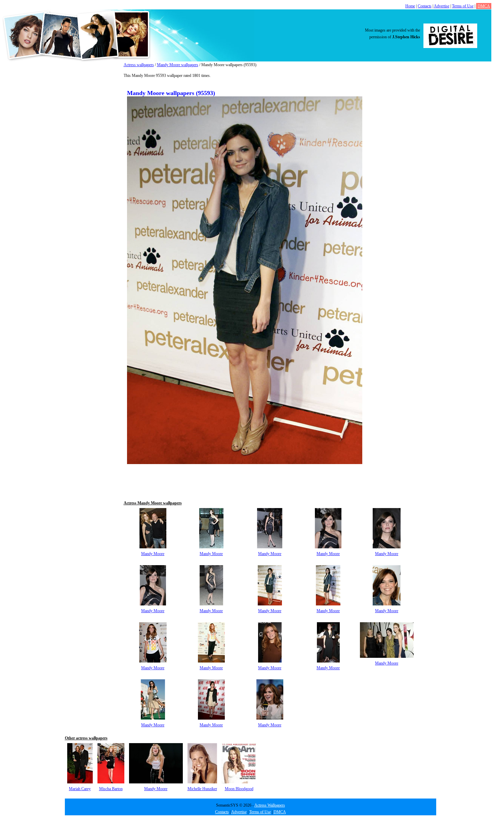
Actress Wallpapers (269, 805)
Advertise (441, 6)
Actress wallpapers (139, 64)
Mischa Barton (111, 788)
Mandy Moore (152, 553)
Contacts (424, 6)
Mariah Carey (80, 788)
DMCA (484, 6)
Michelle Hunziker (202, 788)
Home (410, 6)
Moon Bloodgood (239, 788)
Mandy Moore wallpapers (177, 64)
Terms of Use (463, 6)
